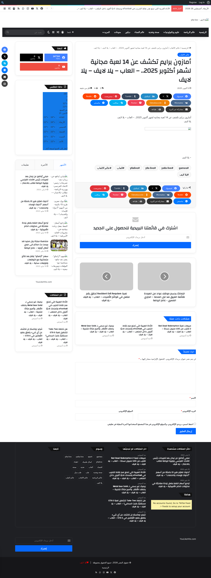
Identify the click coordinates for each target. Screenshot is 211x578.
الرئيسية (203, 32)
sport (90, 456)
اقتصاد (99, 467)
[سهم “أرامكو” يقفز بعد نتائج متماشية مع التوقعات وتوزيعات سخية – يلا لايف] (59, 263)
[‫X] (5, 56)
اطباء (76, 462)
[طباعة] (5, 84)
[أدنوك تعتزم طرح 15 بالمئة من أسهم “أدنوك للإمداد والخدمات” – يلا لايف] (59, 209)
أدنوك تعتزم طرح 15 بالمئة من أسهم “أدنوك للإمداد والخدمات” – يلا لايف (34, 204)
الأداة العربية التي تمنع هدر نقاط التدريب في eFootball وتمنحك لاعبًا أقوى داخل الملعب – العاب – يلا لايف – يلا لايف (120, 8)
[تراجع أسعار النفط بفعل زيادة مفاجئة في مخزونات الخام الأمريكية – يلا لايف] (59, 229)
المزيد (107, 32)
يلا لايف (183, 174)
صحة (74, 467)
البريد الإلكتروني (188, 411)
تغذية (82, 467)
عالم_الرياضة (97, 477)
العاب (120, 167)
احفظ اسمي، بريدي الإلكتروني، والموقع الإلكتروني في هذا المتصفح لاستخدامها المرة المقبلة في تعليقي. (150, 424)
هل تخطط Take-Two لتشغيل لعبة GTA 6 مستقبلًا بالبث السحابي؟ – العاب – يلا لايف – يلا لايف (56, 335)
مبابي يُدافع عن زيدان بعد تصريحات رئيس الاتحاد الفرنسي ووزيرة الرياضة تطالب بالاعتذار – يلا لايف (34, 181)
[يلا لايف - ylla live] (200, 19)
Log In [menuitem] (202, 2)
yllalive (134, 167)
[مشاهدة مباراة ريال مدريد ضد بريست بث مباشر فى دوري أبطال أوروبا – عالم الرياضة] (59, 245)
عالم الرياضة (189, 32)
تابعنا (56, 449)
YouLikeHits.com (44, 282)
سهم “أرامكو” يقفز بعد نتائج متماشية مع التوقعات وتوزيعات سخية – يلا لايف (35, 259)
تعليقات (25, 164)
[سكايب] (5, 63)
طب (87, 472)
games (183, 167)
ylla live (149, 167)
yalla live (166, 167)
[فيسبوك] (5, 50)
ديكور (127, 32)
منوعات (117, 32)
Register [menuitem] (193, 2)
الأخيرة (44, 164)
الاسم (193, 398)
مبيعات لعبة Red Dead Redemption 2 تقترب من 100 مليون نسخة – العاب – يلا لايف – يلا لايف (174, 329)
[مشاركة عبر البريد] (5, 77)
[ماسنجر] (5, 70)
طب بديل (77, 472)
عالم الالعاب (175, 48)
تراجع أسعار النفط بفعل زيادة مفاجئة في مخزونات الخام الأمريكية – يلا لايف (35, 226)
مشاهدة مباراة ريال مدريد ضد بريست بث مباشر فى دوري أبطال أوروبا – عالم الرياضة (35, 244)
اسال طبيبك (87, 462)
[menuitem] (208, 2)
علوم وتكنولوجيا (172, 32)
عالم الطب (70, 477)
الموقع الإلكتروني (126, 411)
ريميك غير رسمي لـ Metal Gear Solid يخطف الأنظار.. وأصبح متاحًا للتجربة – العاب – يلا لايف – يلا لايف (97, 329)
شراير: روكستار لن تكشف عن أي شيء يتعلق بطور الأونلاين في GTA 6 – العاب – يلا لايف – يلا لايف (31, 335)
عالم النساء (139, 32)
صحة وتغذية (154, 32)
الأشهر (63, 164)
